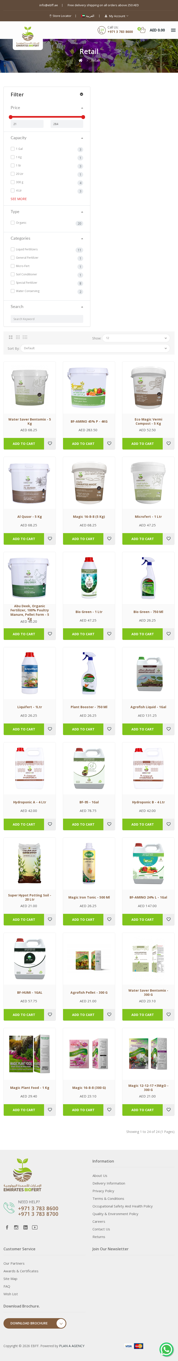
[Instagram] (16, 1227)
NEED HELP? (29, 1201)
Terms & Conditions (108, 1198)
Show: (96, 338)
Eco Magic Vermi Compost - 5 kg (148, 421)
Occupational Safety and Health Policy (122, 1206)
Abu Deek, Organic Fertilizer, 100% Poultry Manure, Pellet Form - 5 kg (29, 612)
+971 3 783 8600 (38, 1208)
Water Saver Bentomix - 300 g (148, 992)
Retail (95, 60)
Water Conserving (27, 291)
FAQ (6, 1286)
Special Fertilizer (26, 283)
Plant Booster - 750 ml (89, 707)
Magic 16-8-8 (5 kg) (89, 517)
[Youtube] (34, 1227)
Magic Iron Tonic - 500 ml (89, 897)
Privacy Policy (103, 1190)
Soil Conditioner (26, 274)
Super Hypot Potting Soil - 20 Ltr (29, 897)
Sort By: (13, 348)
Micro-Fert (22, 266)
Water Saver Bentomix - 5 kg (29, 421)
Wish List (10, 1294)
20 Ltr (19, 174)
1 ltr (18, 165)
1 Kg (18, 157)
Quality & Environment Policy (115, 1213)
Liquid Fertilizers (26, 249)
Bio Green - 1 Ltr (89, 612)
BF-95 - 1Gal (89, 802)
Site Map (10, 1278)
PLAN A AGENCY (71, 1346)
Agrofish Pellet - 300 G (89, 992)
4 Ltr (18, 190)
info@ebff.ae (48, 5)
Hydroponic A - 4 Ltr (29, 802)
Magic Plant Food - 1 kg (29, 1088)
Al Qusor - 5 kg (29, 517)
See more (19, 199)
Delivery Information (108, 1183)
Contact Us (101, 1229)
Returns (98, 1236)
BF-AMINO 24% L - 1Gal (148, 897)
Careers (98, 1221)
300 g (19, 182)
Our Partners (14, 1263)
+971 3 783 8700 (38, 1213)
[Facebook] (6, 1227)
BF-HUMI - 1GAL (29, 992)
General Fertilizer (26, 258)
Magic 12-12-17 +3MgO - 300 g (148, 1088)
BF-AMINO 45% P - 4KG (89, 421)
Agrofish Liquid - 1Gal (148, 707)
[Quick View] (29, 387)
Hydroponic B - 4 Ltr (148, 802)
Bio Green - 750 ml (148, 612)
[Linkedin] (25, 1227)
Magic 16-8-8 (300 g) (89, 1088)
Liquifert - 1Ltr (29, 707)
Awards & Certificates (20, 1271)
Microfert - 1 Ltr (148, 517)
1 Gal (19, 149)
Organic (20, 223)
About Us (99, 1175)
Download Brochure (29, 1323)
